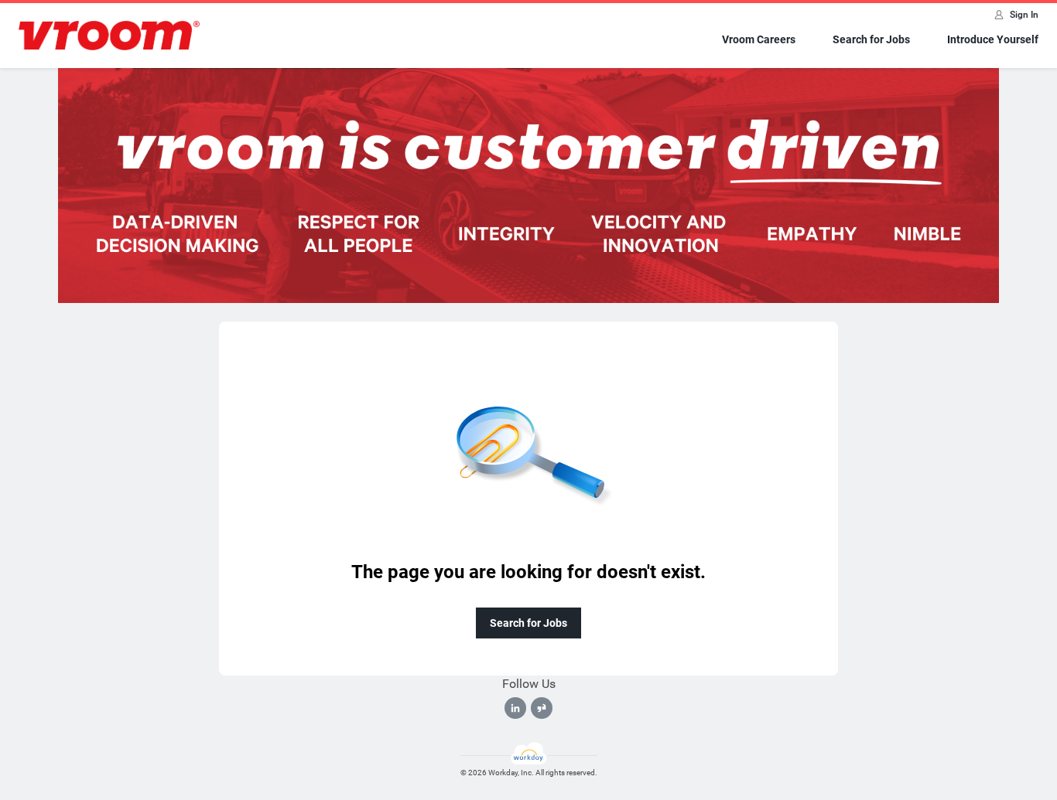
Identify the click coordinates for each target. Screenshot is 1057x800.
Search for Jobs (871, 39)
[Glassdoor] (541, 708)
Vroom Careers (758, 39)
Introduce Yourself (992, 39)
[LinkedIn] (515, 708)
